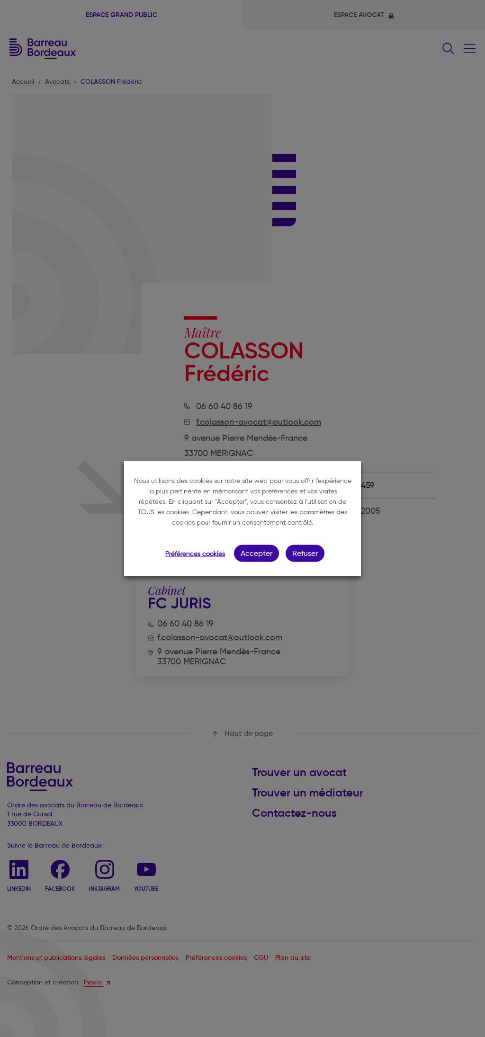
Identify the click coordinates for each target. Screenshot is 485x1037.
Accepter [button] (256, 553)
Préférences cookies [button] (195, 554)
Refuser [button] (305, 553)
